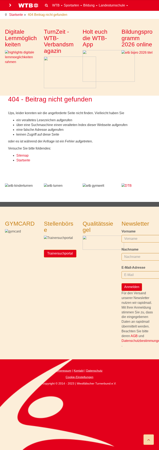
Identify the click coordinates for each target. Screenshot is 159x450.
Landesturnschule (112, 5)
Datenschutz (94, 370)
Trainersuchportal (60, 253)
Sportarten (72, 5)
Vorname (129, 231)
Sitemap (22, 155)
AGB (135, 336)
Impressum (64, 370)
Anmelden (131, 287)
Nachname (130, 249)
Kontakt (79, 370)
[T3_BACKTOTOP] (148, 439)
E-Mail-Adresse (133, 267)
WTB (56, 5)
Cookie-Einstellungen (79, 377)
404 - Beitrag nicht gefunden (50, 99)
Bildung (89, 5)
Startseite (16, 14)
